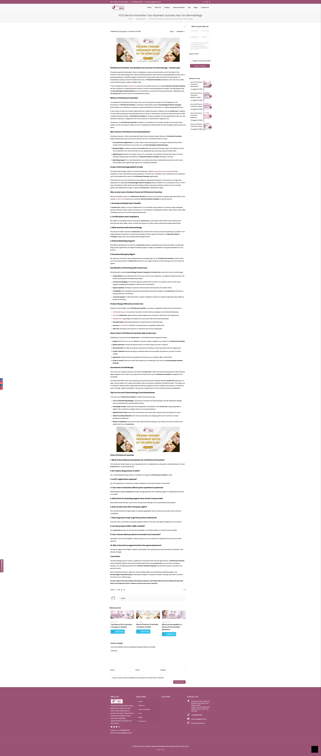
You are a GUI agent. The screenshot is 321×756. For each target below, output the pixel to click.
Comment (114, 651)
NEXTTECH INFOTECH (182, 746)
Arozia (123, 31)
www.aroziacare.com (198, 723)
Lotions (119, 319)
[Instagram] (207, 2)
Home (130, 19)
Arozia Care (132, 86)
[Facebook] (203, 2)
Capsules (123, 312)
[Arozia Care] (118, 7)
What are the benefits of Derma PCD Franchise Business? (172, 627)
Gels (114, 319)
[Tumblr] (209, 2)
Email (138, 670)
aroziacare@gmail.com (153, 2)
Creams (115, 315)
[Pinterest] (205, 2)
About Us (142, 705)
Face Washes (124, 325)
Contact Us (142, 721)
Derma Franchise (144, 709)
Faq (140, 713)
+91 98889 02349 (137, 2)
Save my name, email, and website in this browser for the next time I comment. (138, 678)
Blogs (140, 717)
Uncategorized (140, 19)
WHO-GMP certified (135, 526)
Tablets (115, 312)
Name (113, 670)
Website (163, 670)
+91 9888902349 (196, 715)
